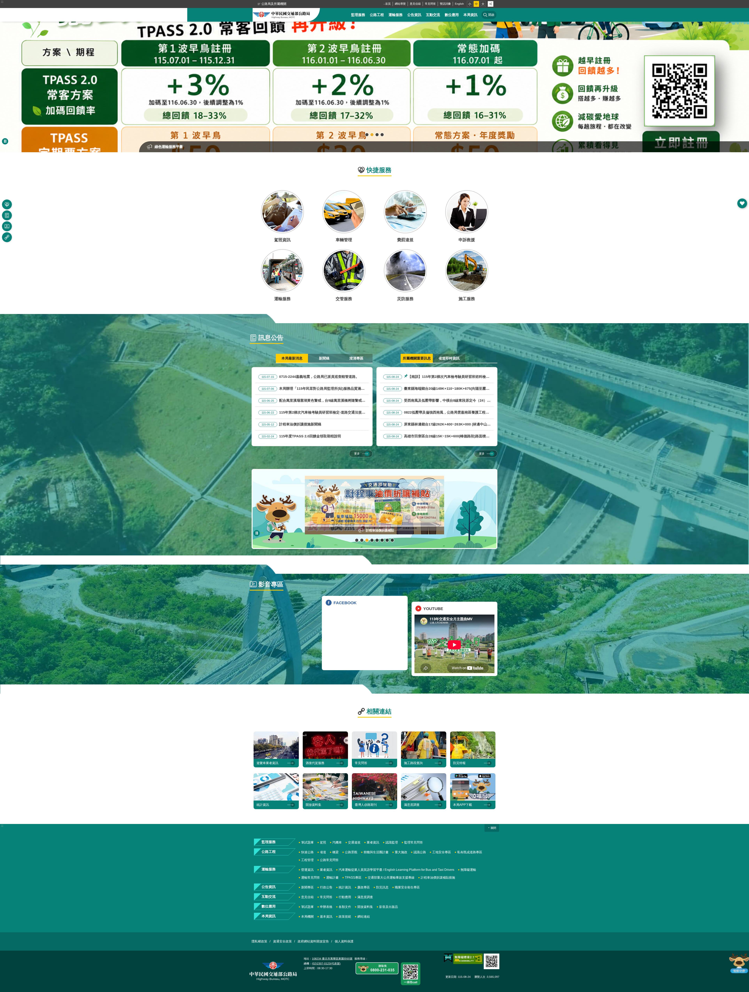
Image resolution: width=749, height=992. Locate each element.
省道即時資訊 (449, 358)
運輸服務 (396, 15)
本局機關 (307, 916)
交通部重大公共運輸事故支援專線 (391, 877)
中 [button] (476, 4)
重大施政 (401, 852)
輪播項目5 (377, 540)
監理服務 (358, 15)
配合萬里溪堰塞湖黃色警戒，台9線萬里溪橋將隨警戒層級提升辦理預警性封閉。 (311, 401)
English (459, 3)
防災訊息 (382, 887)
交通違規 (354, 842)
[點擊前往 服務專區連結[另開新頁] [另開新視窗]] (377, 968)
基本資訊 (326, 916)
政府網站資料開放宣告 (313, 941)
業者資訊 (373, 842)
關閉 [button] (493, 827)
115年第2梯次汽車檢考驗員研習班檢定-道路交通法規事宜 (311, 412)
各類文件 (345, 906)
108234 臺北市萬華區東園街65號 (332, 958)
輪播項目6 (382, 540)
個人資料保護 (344, 941)
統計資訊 (345, 887)
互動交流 (433, 15)
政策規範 (345, 916)
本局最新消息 (292, 358)
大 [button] (483, 4)
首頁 (388, 3)
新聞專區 (307, 887)
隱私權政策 (259, 941)
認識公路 (420, 852)
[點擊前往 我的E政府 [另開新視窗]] (448, 958)
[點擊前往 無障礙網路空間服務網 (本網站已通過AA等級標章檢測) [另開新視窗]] (468, 959)
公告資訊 (414, 15)
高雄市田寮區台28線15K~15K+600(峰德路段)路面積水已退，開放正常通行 (436, 436)
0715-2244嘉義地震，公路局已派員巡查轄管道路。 (310, 377)
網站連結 (363, 916)
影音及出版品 (388, 906)
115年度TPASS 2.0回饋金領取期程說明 (301, 436)
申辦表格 (326, 906)
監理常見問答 (413, 842)
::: (2, 1)
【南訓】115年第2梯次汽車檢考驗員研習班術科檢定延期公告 (436, 377)
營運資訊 (307, 869)
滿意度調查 (365, 897)
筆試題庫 (307, 842)
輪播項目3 (377, 135)
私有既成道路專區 (469, 852)
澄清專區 (356, 358)
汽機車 (337, 842)
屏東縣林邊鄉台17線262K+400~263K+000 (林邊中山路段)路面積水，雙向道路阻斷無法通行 (437, 424)
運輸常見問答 (310, 877)
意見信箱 (415, 3)
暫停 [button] (5, 141)
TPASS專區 (353, 877)
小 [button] (469, 4)
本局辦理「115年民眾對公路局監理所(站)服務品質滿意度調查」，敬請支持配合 (311, 389)
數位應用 (452, 15)
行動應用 (345, 897)
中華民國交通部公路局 (281, 15)
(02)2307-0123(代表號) (326, 963)
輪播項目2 (372, 135)
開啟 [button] (742, 203)
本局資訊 (470, 15)
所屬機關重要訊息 (417, 358)
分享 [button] (490, 4)
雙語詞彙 (445, 3)
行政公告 (326, 887)
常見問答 (430, 3)
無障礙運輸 (468, 869)
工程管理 (307, 860)
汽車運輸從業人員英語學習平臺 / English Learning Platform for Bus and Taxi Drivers (396, 869)
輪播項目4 (382, 135)
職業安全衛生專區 (407, 887)
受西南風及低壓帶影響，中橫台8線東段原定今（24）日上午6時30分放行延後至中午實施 (437, 401)
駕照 (323, 842)
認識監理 (391, 842)
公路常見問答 (329, 860)
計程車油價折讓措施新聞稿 (291, 424)
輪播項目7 (387, 540)
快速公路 (307, 852)
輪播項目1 (367, 135)
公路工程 (377, 15)
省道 (323, 852)
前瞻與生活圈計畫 (376, 852)
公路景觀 (351, 852)
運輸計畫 (332, 877)
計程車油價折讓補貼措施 (438, 877)
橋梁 (335, 852)
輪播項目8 (392, 540)
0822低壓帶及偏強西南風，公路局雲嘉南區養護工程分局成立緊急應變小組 (436, 412)
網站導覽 (400, 3)
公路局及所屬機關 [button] (273, 3)
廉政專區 (363, 887)
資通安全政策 (282, 941)
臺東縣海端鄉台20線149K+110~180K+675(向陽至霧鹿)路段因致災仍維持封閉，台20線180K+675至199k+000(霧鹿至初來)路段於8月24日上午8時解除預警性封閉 (437, 389)
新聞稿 (324, 358)
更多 (357, 453)
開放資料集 (365, 906)
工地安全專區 (441, 852)
